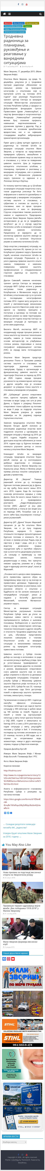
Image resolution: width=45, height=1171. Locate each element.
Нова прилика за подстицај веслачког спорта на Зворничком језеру (22, 873)
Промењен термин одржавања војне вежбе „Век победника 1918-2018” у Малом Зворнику (21, 908)
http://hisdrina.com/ (12, 770)
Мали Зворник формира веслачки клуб (20, 943)
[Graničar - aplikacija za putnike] (22, 1106)
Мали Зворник (19, 23)
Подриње (27, 26)
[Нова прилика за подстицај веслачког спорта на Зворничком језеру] (22, 850)
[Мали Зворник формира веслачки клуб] (22, 919)
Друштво (8, 23)
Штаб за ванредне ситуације (15, 32)
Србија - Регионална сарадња (15, 29)
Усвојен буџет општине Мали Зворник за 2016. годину (22, 835)
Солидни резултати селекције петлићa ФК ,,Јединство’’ (19, 826)
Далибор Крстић (27, 66)
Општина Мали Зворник (13, 26)
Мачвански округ (32, 23)
